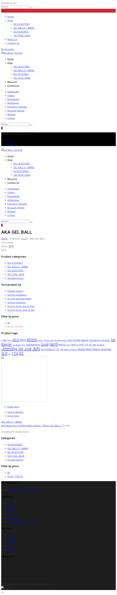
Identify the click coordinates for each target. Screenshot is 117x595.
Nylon (96, 349)
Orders (11, 95)
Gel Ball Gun (95, 340)
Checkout (12, 550)
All (8, 323)
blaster (40, 340)
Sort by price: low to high (20, 306)
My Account (7, 49)
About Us (12, 39)
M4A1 (67, 349)
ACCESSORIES (21, 31)
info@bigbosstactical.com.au (24, 490)
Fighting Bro (49, 340)
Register (11, 144)
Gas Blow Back (61, 340)
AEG (15, 340)
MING (89, 349)
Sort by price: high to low (20, 310)
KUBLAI (50, 349)
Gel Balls (106, 340)
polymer (106, 349)
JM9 (36, 349)
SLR (4, 353)
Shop (10, 20)
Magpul (73, 349)
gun (68, 345)
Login (10, 140)
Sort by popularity (17, 295)
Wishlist (11, 114)
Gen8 (45, 344)
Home (10, 16)
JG (90, 344)
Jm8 (27, 349)
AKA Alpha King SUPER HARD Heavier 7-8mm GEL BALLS (31, 425)
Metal (81, 349)
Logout (11, 118)
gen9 (53, 344)
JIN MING (100, 345)
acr (5, 340)
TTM (15, 353)
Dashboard (13, 91)
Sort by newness (16, 302)
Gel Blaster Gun (19, 345)
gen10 (62, 344)
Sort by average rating (19, 298)
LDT (57, 349)
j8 (80, 344)
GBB (70, 340)
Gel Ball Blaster (81, 340)
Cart (9, 546)
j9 (83, 344)
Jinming (9, 348)
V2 (21, 353)
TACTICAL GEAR (21, 35)
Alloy (23, 340)
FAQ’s (10, 514)
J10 (86, 345)
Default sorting (15, 291)
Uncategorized (15, 278)
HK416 (74, 344)
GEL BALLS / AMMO (23, 28)
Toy (9, 354)
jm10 (43, 349)
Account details (15, 110)
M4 (61, 349)
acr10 (9, 340)
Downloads (13, 99)
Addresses (13, 103)
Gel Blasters (33, 344)
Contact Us (13, 43)
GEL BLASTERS (21, 24)
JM (20, 349)
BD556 (32, 340)
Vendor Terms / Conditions (22, 522)
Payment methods (17, 107)
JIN (94, 344)
